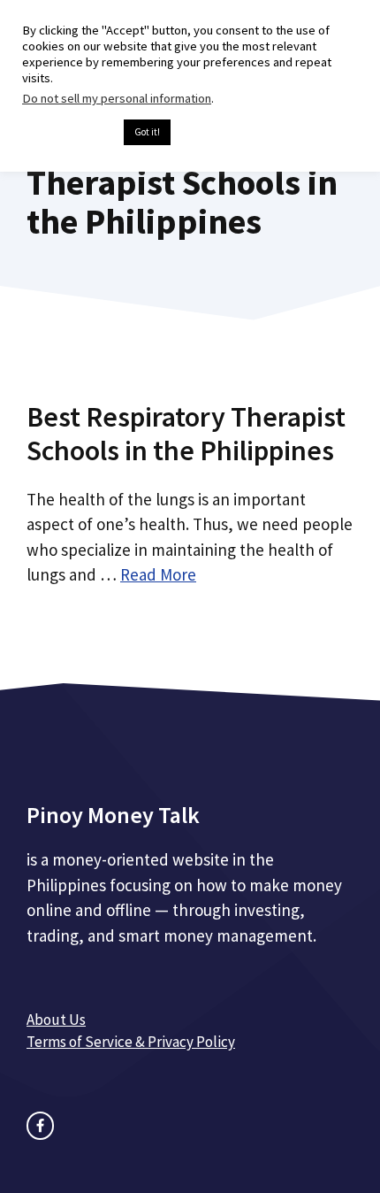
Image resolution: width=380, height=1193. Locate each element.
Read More (158, 574)
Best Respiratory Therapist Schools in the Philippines (186, 433)
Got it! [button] (147, 132)
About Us (56, 1019)
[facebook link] (40, 1125)
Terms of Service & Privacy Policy (131, 1041)
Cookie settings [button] (68, 133)
